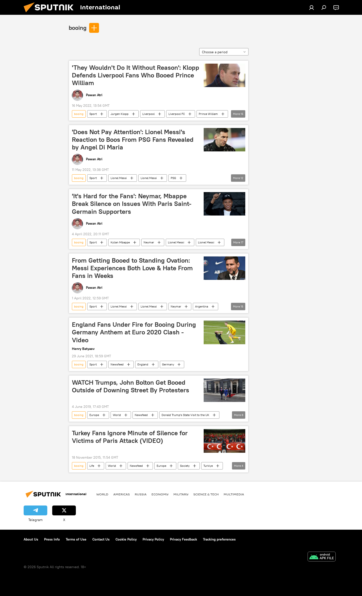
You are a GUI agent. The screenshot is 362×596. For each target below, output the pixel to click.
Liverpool (148, 114)
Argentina (201, 306)
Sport (93, 114)
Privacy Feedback (183, 539)
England (142, 364)
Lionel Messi (119, 178)
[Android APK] (321, 557)
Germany (168, 364)
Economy (159, 494)
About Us (31, 539)
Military (180, 494)
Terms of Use (76, 539)
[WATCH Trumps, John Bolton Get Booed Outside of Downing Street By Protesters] (224, 390)
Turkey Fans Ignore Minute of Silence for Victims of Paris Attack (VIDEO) (130, 437)
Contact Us (101, 539)
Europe (94, 415)
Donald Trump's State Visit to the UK (185, 415)
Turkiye (208, 466)
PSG (173, 178)
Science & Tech (206, 494)
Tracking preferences (219, 539)
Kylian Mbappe (120, 242)
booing (77, 27)
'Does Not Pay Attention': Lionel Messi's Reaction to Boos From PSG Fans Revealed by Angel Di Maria (133, 139)
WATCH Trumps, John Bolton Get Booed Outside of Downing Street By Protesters (130, 386)
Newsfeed (117, 364)
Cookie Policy (126, 539)
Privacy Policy (153, 539)
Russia (141, 494)
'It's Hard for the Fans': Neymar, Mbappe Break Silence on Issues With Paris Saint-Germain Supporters (131, 203)
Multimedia (234, 494)
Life (91, 466)
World (117, 415)
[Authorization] (311, 7)
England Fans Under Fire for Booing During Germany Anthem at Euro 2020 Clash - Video (134, 332)
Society (185, 466)
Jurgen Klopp (120, 114)
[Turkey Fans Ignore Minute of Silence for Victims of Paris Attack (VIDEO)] (224, 441)
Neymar (149, 242)
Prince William (208, 114)
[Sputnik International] (50, 13)
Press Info (52, 539)
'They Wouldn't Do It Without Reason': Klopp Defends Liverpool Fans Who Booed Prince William (135, 75)
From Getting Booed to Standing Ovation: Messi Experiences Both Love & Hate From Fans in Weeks (132, 268)
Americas (121, 494)
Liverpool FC (176, 114)
